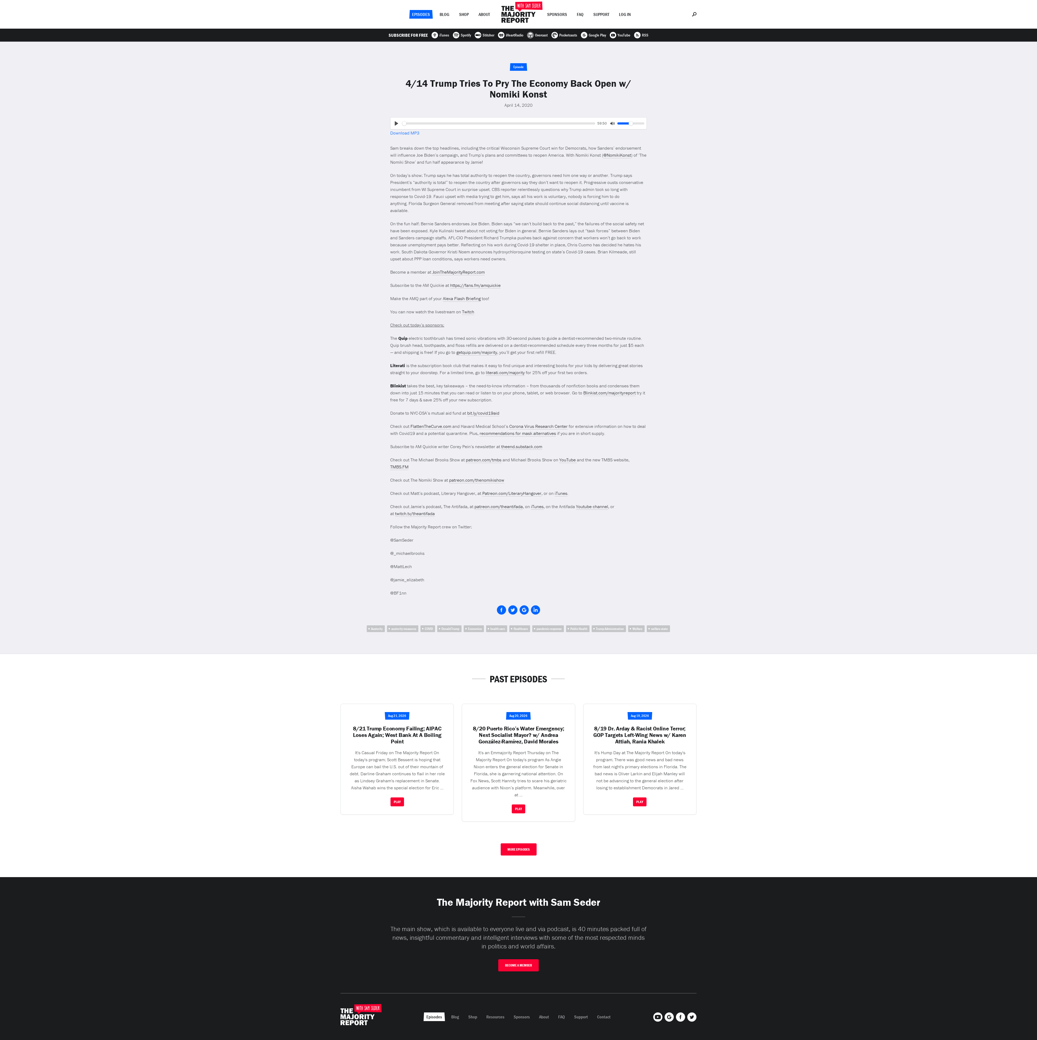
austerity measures (403, 628)
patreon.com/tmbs (483, 460)
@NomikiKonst (617, 155)
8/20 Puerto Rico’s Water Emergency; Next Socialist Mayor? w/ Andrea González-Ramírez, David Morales (518, 735)
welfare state (659, 628)
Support (601, 14)
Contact (604, 1017)
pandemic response (549, 628)
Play (397, 802)
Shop (464, 14)
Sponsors (557, 14)
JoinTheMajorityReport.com (458, 272)
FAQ (580, 14)
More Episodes (518, 849)
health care (497, 628)
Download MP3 (404, 133)
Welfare (637, 628)
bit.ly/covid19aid (483, 413)
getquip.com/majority (476, 352)
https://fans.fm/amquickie (475, 285)
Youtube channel (592, 506)
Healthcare (521, 628)
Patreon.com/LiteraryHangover (511, 493)
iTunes (561, 493)
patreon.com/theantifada (498, 506)
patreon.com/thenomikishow (476, 480)
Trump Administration (610, 628)
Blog (444, 14)
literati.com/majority (505, 372)
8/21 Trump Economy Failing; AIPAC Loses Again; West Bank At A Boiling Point (397, 735)
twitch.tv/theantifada (415, 513)
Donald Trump (450, 628)
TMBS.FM (399, 467)
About (484, 14)
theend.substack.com (521, 446)
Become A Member (518, 965)
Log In (625, 14)
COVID (429, 628)
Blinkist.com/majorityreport (609, 393)
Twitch (468, 312)
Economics (475, 628)
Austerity (377, 628)
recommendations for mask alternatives (518, 433)
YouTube (568, 460)
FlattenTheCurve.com (430, 426)
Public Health (578, 628)
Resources (495, 1017)
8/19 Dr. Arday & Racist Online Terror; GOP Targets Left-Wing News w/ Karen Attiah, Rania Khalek (639, 735)
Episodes (421, 14)
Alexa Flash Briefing (462, 298)
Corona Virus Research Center (538, 426)
